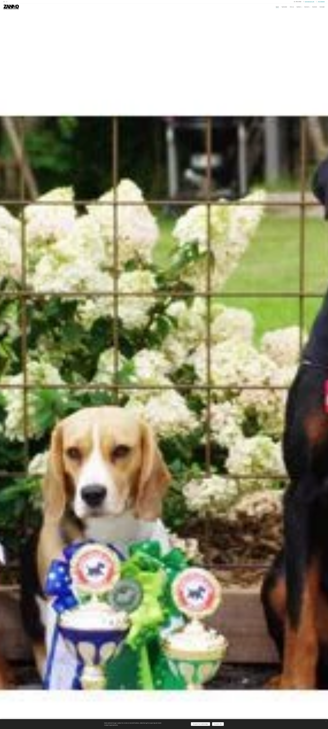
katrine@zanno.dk (309, 1)
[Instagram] (7, 1)
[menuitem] (277, 7)
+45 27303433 (321, 1)
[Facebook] (4, 1)
